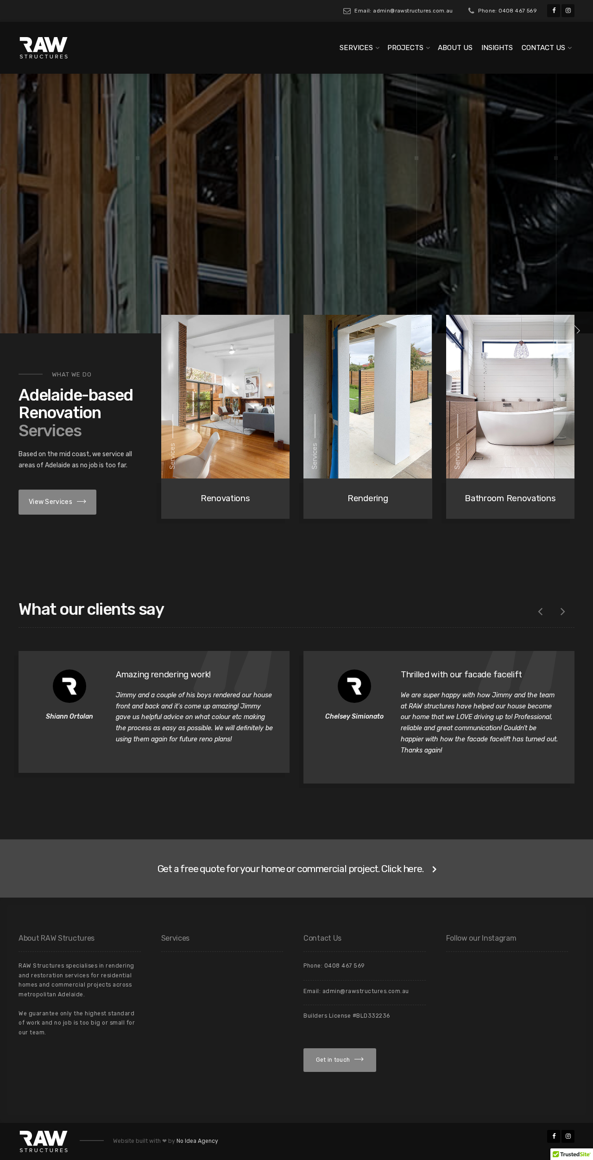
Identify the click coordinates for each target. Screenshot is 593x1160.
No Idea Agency (197, 1141)
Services (356, 48)
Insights (497, 48)
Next (562, 611)
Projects (405, 48)
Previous (540, 611)
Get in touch (333, 1060)
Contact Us (543, 48)
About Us (455, 48)
